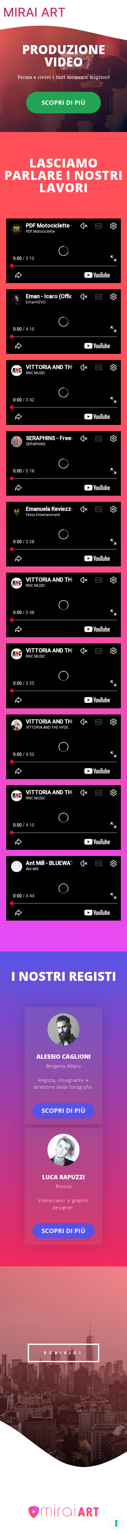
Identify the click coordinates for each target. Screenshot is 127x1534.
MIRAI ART (34, 12)
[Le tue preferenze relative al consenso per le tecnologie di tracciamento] (116, 1523)
